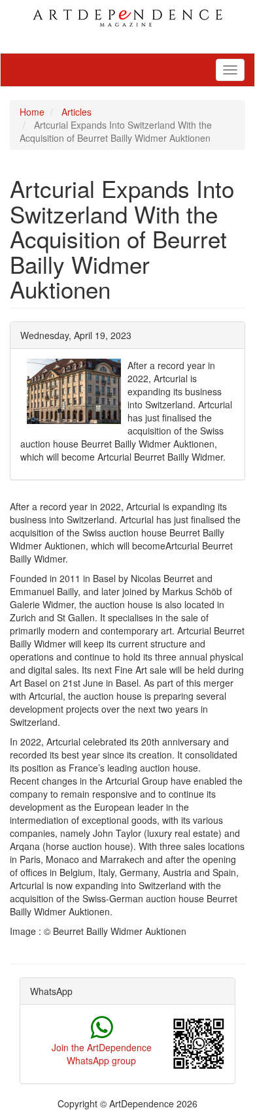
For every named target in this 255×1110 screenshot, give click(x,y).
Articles (76, 111)
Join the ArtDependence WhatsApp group (102, 1054)
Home (32, 111)
